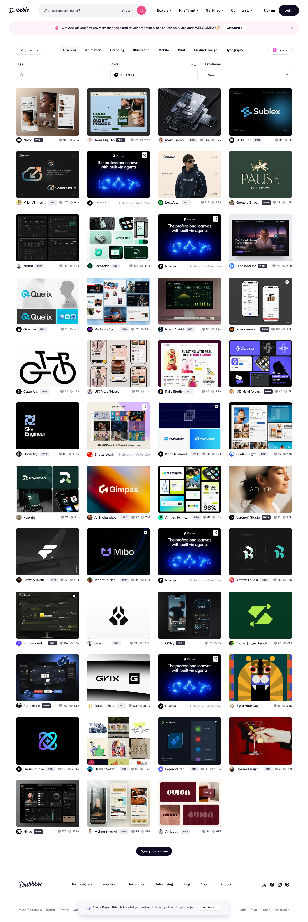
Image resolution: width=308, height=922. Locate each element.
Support (226, 884)
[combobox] (78, 10)
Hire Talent (187, 10)
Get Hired (213, 10)
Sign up (269, 10)
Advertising (164, 884)
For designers (82, 884)
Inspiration (137, 884)
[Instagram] (280, 884)
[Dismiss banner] (225, 903)
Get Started (234, 27)
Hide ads (125, 203)
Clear (194, 65)
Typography (235, 50)
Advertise (143, 203)
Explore (162, 10)
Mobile (164, 50)
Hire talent (111, 884)
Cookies (79, 910)
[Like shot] (71, 127)
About (205, 884)
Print (181, 50)
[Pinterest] (287, 884)
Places (265, 910)
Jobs (243, 910)
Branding (117, 50)
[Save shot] (62, 127)
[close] (291, 27)
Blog (186, 884)
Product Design (205, 50)
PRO (38, 140)
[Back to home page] (19, 10)
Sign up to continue (154, 851)
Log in (288, 10)
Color (114, 64)
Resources (281, 910)
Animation (93, 50)
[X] (264, 884)
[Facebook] (272, 884)
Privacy (63, 910)
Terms (50, 910)
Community (240, 10)
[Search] (141, 10)
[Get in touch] (53, 127)
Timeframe (213, 64)
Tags (19, 64)
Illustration (141, 50)
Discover (69, 50)
